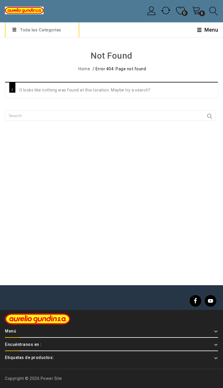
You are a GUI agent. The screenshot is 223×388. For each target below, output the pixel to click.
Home (84, 69)
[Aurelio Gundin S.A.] (24, 10)
